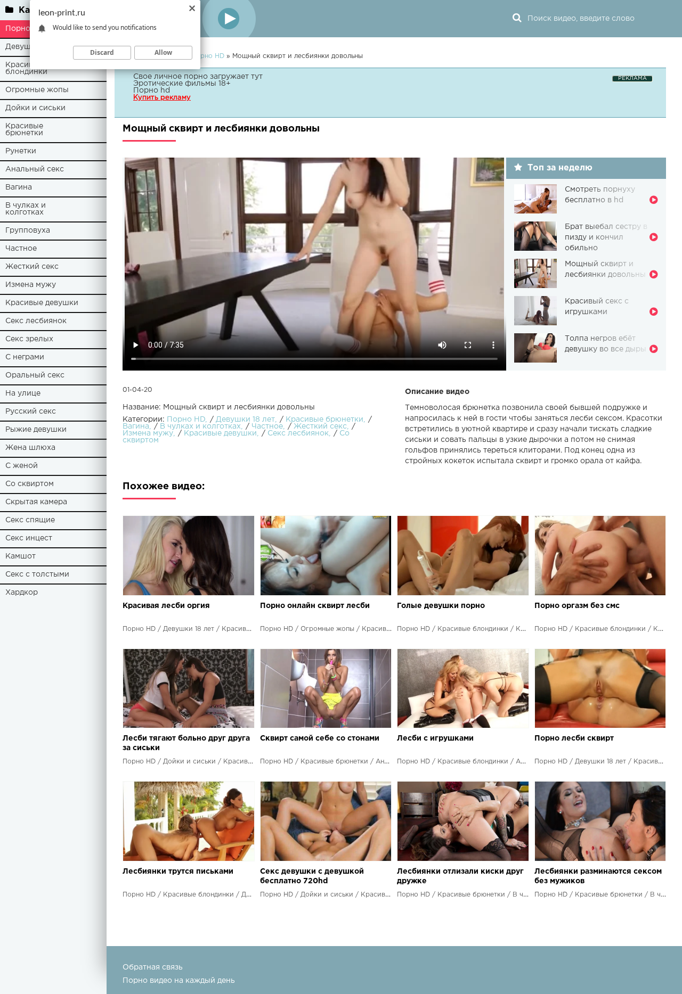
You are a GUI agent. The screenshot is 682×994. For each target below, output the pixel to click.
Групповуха (27, 230)
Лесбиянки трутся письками (178, 871)
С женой (21, 466)
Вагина (18, 187)
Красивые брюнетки (24, 129)
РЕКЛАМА (632, 78)
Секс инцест (28, 538)
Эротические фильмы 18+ (182, 83)
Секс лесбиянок (36, 321)
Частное (21, 248)
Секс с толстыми (37, 574)
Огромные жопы (37, 90)
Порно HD (186, 419)
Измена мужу (30, 285)
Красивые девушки (41, 303)
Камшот (20, 556)
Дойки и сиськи (35, 108)
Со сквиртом (29, 484)
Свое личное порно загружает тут (198, 76)
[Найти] (516, 18)
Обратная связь (153, 967)
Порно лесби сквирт (574, 738)
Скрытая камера (36, 502)
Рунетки (20, 151)
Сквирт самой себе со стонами (319, 738)
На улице (22, 393)
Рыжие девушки (36, 429)
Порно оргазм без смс (577, 606)
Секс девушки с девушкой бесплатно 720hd (312, 876)
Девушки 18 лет (245, 419)
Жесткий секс (32, 267)
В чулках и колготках (25, 209)
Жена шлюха (30, 448)
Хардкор (21, 592)
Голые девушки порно (441, 606)
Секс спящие (30, 520)
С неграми (24, 357)
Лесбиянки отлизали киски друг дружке (460, 876)
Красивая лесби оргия (166, 606)
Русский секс (30, 411)
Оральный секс (34, 375)
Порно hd (151, 90)
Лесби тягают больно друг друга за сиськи (186, 743)
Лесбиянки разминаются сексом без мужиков (598, 876)
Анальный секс (34, 169)
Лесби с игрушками (435, 738)
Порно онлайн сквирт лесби (315, 606)
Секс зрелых (29, 339)
